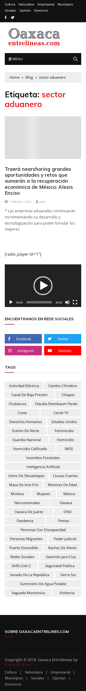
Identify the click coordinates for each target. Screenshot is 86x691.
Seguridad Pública (60, 565)
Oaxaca (66, 502)
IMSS (69, 448)
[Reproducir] (11, 302)
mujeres (43, 493)
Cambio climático (62, 385)
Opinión (25, 10)
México (69, 493)
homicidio (65, 439)
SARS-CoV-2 (21, 565)
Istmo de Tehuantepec (26, 475)
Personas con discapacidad (43, 529)
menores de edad (62, 484)
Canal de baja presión (29, 394)
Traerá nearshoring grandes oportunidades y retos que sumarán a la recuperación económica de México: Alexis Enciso (39, 181)
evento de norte (25, 430)
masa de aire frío (23, 484)
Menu (17, 59)
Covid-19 (61, 412)
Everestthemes (18, 664)
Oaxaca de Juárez (29, 511)
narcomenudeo (27, 502)
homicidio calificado (30, 448)
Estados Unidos (64, 421)
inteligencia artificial (43, 466)
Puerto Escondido (23, 547)
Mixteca (17, 493)
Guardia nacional (26, 439)
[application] (43, 285)
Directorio (41, 10)
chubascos (17, 403)
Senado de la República (29, 574)
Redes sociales (22, 556)
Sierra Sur (68, 574)
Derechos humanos (25, 421)
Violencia (66, 592)
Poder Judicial (65, 538)
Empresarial (46, 4)
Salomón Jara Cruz (61, 556)
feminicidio (64, 430)
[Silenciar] (67, 302)
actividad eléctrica (24, 385)
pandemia (25, 520)
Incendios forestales (43, 457)
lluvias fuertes (65, 475)
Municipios (65, 4)
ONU (68, 511)
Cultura (10, 4)
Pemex (63, 520)
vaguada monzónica (28, 592)
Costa (22, 412)
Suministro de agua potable (43, 583)
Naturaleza (26, 4)
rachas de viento (62, 547)
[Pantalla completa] (75, 302)
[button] (43, 285)
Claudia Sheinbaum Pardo (56, 403)
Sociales (10, 10)
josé (42, 201)
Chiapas (68, 394)
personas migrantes (26, 538)
